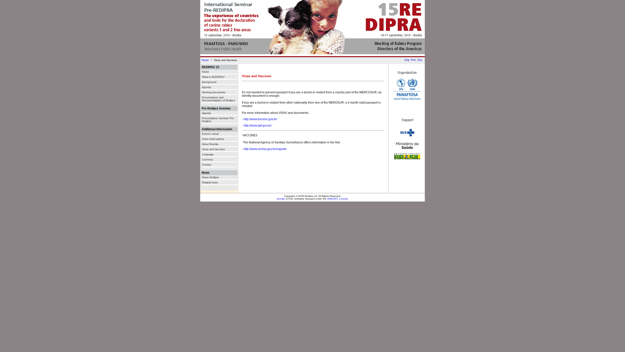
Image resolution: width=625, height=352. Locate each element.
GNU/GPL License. (338, 198)
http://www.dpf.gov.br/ (257, 125)
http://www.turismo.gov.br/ (260, 119)
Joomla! (280, 198)
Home (205, 60)
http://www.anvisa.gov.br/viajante (265, 149)
